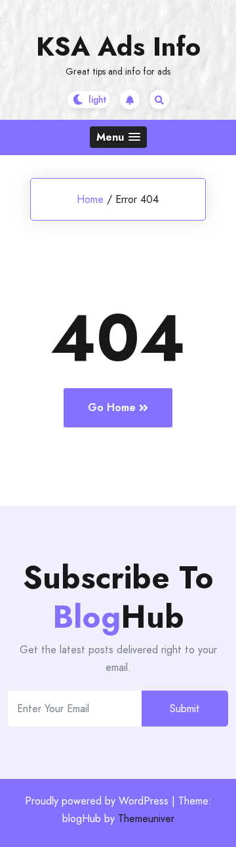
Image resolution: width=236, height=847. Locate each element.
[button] (118, 137)
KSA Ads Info (118, 46)
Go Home (112, 407)
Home (90, 199)
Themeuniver (146, 818)
